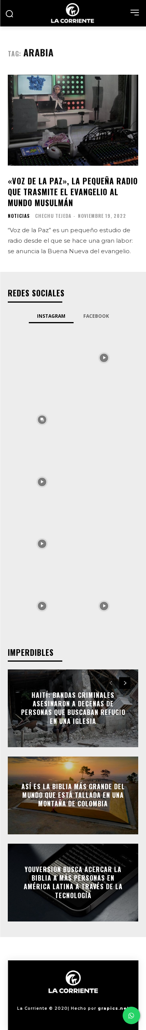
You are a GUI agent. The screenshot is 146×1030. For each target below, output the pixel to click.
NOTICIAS (19, 216)
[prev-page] (110, 683)
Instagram (51, 316)
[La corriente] (73, 13)
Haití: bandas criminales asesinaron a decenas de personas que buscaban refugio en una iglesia (73, 708)
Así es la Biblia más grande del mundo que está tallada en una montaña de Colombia (73, 795)
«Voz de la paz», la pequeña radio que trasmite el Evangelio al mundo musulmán (73, 191)
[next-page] (124, 683)
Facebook (96, 316)
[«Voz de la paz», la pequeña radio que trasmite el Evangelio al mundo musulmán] (73, 120)
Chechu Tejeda (53, 215)
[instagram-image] (42, 357)
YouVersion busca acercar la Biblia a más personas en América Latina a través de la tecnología (73, 882)
